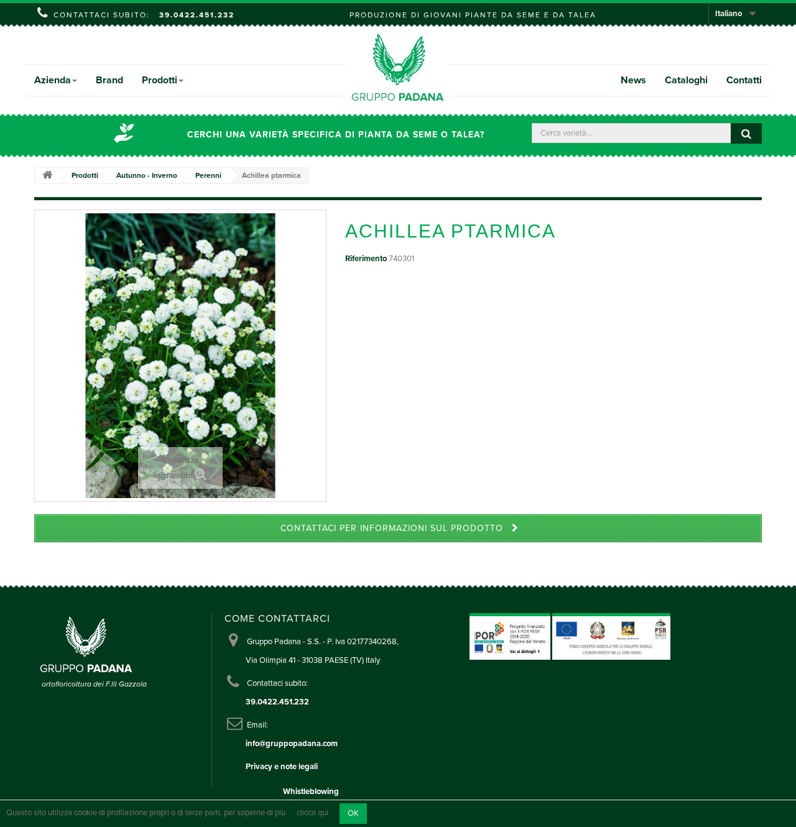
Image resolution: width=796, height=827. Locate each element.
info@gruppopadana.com (292, 744)
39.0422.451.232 (196, 15)
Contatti (744, 80)
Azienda (52, 80)
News (633, 80)
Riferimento (366, 259)
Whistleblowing (311, 792)
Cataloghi (686, 80)
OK (353, 813)
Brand (109, 80)
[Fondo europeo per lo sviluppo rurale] (611, 636)
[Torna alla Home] (47, 175)
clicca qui (312, 813)
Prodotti (159, 80)
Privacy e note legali (282, 767)
